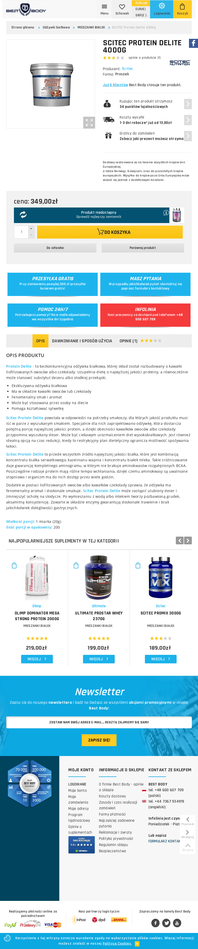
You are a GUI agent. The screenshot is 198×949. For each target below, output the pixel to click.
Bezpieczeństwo (112, 851)
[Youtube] (177, 923)
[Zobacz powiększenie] (89, 123)
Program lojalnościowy (79, 817)
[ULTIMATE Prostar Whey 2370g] (99, 575)
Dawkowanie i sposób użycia (82, 341)
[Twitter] (166, 923)
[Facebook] (155, 923)
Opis (40, 341)
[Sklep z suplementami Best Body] (26, 8)
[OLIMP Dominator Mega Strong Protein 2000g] (37, 575)
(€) (141, 9)
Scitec (127, 68)
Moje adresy (78, 808)
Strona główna (22, 27)
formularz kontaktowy (152, 288)
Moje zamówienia (78, 799)
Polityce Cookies (117, 943)
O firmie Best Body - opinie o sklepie (121, 787)
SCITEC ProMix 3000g (161, 613)
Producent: (111, 68)
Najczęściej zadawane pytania (117, 823)
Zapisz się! (99, 740)
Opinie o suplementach (80, 829)
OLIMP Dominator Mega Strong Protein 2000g (37, 616)
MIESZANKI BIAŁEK (91, 27)
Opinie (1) (129, 341)
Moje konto (77, 790)
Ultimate (99, 606)
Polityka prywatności (116, 838)
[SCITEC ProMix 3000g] (161, 575)
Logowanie (77, 784)
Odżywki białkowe (56, 27)
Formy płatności (112, 814)
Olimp (36, 606)
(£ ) (141, 15)
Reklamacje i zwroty (115, 832)
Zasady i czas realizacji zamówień (118, 805)
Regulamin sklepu (113, 844)
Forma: (108, 74)
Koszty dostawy (112, 796)
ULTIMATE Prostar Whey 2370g (98, 616)
